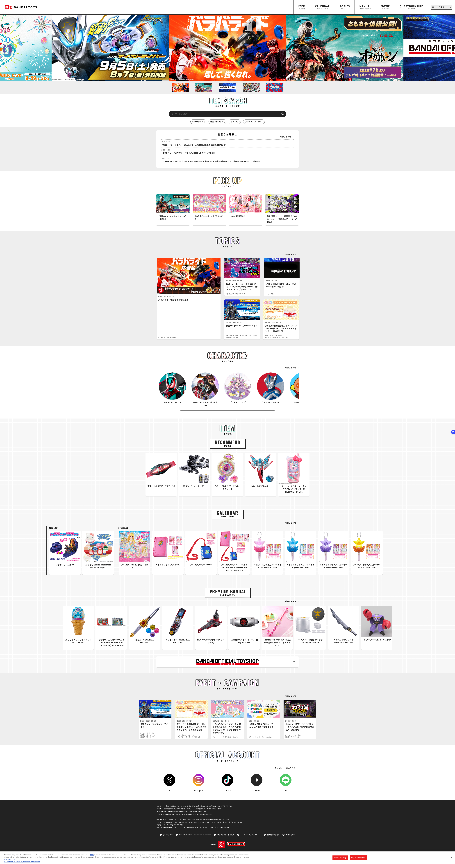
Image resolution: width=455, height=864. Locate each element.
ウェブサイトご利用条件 (225, 835)
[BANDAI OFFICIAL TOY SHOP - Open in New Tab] (227, 661)
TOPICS (345, 7)
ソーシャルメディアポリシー (251, 835)
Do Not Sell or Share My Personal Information (195, 835)
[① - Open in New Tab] (110, 48)
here (92, 855)
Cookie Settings (340, 858)
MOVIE (385, 7)
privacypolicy (168, 835)
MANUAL (365, 7)
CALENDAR (322, 7)
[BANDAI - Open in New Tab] (221, 844)
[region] (227, 857)
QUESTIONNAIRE (411, 7)
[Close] (451, 857)
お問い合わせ (290, 835)
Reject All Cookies (358, 858)
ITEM (301, 7)
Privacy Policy (9, 859)
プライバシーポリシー (221, 822)
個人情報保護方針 (273, 835)
